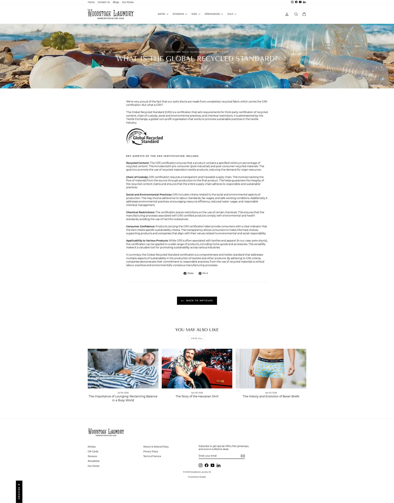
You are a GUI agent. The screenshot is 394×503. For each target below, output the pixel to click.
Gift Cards (93, 451)
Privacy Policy (150, 451)
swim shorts (180, 101)
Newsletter (94, 461)
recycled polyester (198, 52)
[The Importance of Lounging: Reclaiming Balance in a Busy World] (123, 368)
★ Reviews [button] (19, 492)
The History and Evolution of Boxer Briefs (271, 396)
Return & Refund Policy (156, 446)
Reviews (92, 456)
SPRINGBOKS (213, 14)
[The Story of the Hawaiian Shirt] (197, 368)
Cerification (170, 52)
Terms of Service (152, 456)
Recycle (185, 52)
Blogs (116, 2)
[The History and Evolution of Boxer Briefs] (271, 368)
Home (91, 2)
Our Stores (128, 2)
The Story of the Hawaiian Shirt (197, 396)
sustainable (212, 52)
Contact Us (104, 2)
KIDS (195, 14)
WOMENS (179, 14)
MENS (162, 14)
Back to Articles (199, 300)
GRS (179, 52)
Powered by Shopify (197, 477)
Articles (201, 47)
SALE (230, 14)
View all (197, 338)
